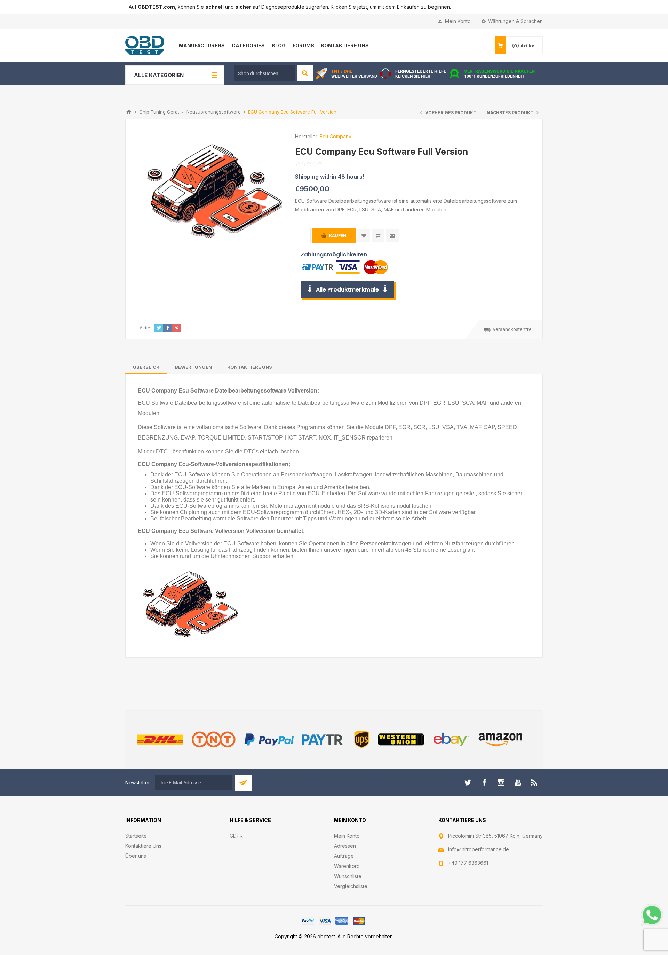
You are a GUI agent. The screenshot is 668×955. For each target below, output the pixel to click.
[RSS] (534, 782)
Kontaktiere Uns (143, 846)
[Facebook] (484, 782)
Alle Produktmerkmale (347, 290)
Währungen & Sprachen (515, 21)
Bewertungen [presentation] (193, 367)
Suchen (305, 73)
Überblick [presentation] (146, 367)
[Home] (128, 111)
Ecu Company (335, 136)
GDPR (236, 836)
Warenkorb (347, 866)
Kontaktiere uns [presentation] (249, 367)
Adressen (345, 846)
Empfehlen (392, 235)
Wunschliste (347, 876)
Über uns (135, 856)
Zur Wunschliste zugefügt (363, 235)
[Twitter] (467, 782)
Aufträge (344, 856)
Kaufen (337, 235)
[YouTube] (517, 782)
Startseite (136, 836)
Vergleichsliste (350, 886)
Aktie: (145, 328)
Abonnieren (243, 783)
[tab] (146, 367)
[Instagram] (501, 782)
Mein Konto (458, 21)
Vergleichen (378, 235)
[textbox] (264, 73)
